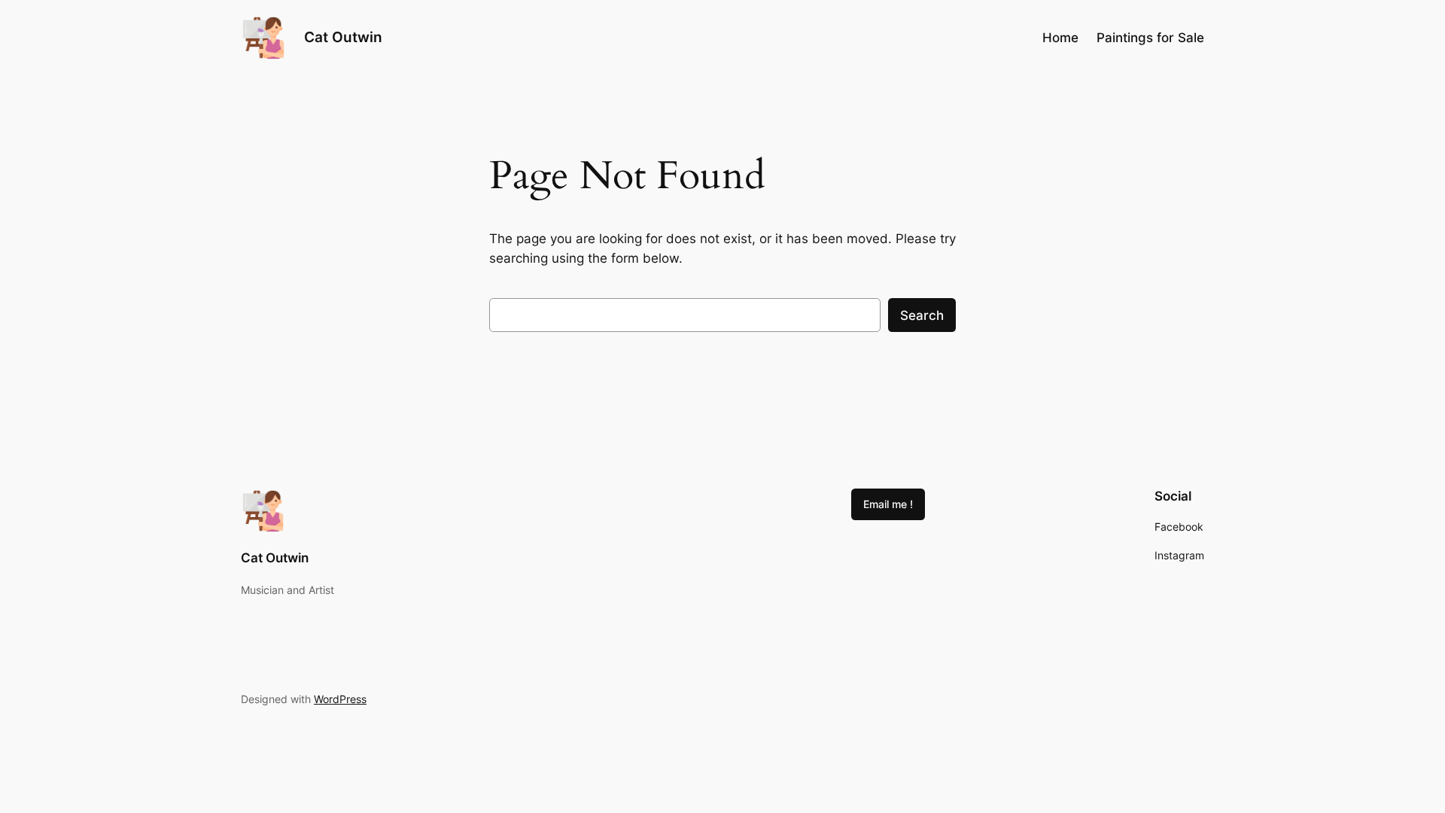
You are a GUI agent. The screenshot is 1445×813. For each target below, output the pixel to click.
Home (1060, 37)
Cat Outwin (343, 37)
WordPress (340, 699)
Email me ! (888, 504)
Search (922, 315)
